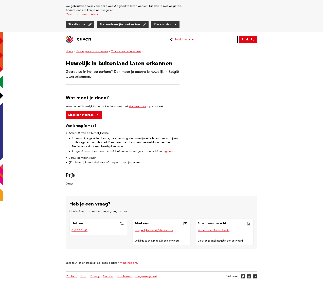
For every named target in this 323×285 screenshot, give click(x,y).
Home (69, 51)
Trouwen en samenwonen (126, 51)
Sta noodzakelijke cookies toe (119, 24)
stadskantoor (137, 106)
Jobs (83, 276)
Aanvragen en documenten (92, 51)
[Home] (78, 39)
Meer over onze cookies (82, 14)
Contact (71, 276)
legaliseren (170, 151)
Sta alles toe (77, 24)
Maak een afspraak (81, 115)
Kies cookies (162, 24)
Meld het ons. (129, 263)
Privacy (95, 276)
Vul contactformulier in (213, 230)
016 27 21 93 (79, 230)
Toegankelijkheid (146, 276)
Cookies (108, 276)
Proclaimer (124, 276)
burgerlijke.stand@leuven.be (154, 230)
